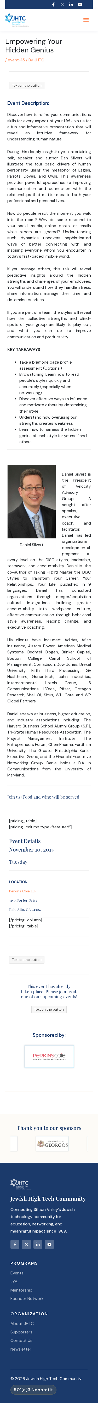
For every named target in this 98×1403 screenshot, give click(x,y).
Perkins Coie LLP (23, 891)
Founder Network (27, 1298)
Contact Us (21, 1340)
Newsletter (20, 1349)
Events (17, 1273)
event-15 (16, 60)
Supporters (21, 1332)
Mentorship (21, 1290)
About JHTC (22, 1323)
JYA (14, 1281)
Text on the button (27, 85)
